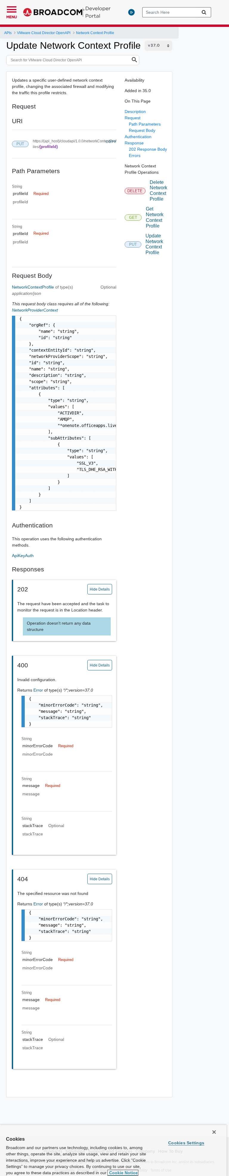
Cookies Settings (186, 1142)
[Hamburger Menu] (11, 9)
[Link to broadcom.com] (53, 12)
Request (132, 117)
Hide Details (100, 589)
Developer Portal (98, 12)
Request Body (142, 130)
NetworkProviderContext (35, 310)
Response (134, 143)
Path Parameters (145, 124)
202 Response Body (148, 149)
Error (38, 690)
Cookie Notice (123, 1172)
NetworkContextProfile (33, 287)
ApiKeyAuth (23, 555)
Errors (134, 155)
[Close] (214, 1132)
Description (135, 111)
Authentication (138, 136)
